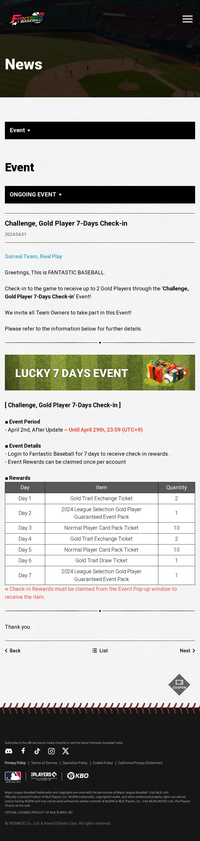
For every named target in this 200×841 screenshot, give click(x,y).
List (104, 651)
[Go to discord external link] (8, 751)
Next (185, 651)
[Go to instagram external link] (51, 751)
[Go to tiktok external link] (37, 751)
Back (15, 651)
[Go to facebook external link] (23, 751)
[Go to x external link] (65, 751)
